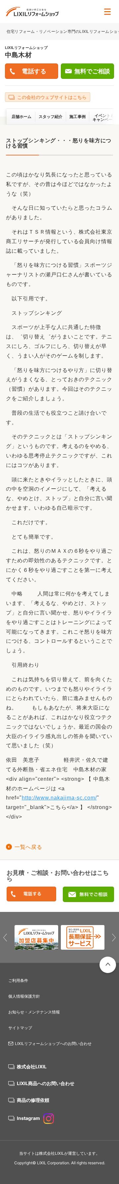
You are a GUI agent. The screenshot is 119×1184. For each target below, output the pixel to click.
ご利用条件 (18, 980)
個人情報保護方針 (24, 996)
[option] (36, 937)
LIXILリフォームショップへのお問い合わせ (53, 1043)
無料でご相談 (92, 71)
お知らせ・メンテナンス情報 (34, 1012)
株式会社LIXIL (32, 1066)
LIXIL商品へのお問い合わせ (45, 1083)
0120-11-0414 (31, 894)
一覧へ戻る (28, 847)
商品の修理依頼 (33, 1100)
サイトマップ (20, 1027)
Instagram (28, 1118)
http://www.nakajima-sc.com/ (59, 798)
